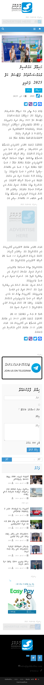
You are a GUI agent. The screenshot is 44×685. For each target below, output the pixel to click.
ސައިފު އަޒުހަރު (25, 503)
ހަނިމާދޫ (38, 90)
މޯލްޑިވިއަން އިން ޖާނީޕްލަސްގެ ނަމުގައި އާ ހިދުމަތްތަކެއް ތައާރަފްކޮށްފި (16, 510)
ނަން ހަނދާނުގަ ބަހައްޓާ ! (29, 409)
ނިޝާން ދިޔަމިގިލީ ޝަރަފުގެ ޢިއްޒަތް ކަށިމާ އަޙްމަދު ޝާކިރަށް (15, 563)
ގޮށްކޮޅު (32, 96)
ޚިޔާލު (38, 416)
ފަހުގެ (29, 90)
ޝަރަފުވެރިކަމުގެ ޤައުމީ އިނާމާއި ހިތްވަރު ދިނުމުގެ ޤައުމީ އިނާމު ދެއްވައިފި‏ (17, 535)
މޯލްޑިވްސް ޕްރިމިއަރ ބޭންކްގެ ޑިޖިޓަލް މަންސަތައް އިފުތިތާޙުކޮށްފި (17, 478)
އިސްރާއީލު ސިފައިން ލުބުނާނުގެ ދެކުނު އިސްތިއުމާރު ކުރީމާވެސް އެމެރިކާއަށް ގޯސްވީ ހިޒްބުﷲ (15, 492)
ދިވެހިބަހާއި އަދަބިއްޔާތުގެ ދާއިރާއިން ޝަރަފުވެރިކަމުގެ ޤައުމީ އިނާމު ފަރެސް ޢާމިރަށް (18, 549)
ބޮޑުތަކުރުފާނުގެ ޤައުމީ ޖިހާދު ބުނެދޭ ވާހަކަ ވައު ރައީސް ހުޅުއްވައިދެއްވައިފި (16, 522)
